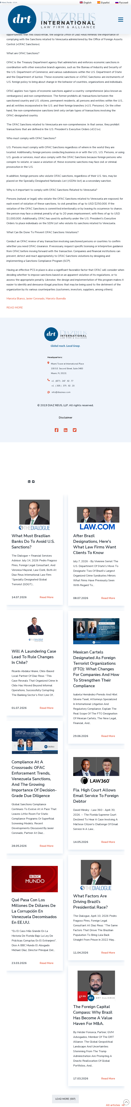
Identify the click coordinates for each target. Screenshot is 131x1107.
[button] (120, 20)
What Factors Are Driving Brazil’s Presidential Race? (90, 901)
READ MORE (14, 307)
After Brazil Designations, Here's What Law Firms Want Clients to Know (94, 544)
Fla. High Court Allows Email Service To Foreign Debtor (96, 795)
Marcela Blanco (15, 298)
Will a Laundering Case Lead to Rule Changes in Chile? (34, 657)
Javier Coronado (35, 298)
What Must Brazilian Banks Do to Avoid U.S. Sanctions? (33, 541)
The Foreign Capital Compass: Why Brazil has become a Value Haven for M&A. (92, 1015)
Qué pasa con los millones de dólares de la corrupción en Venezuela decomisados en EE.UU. (34, 911)
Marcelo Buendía (56, 298)
